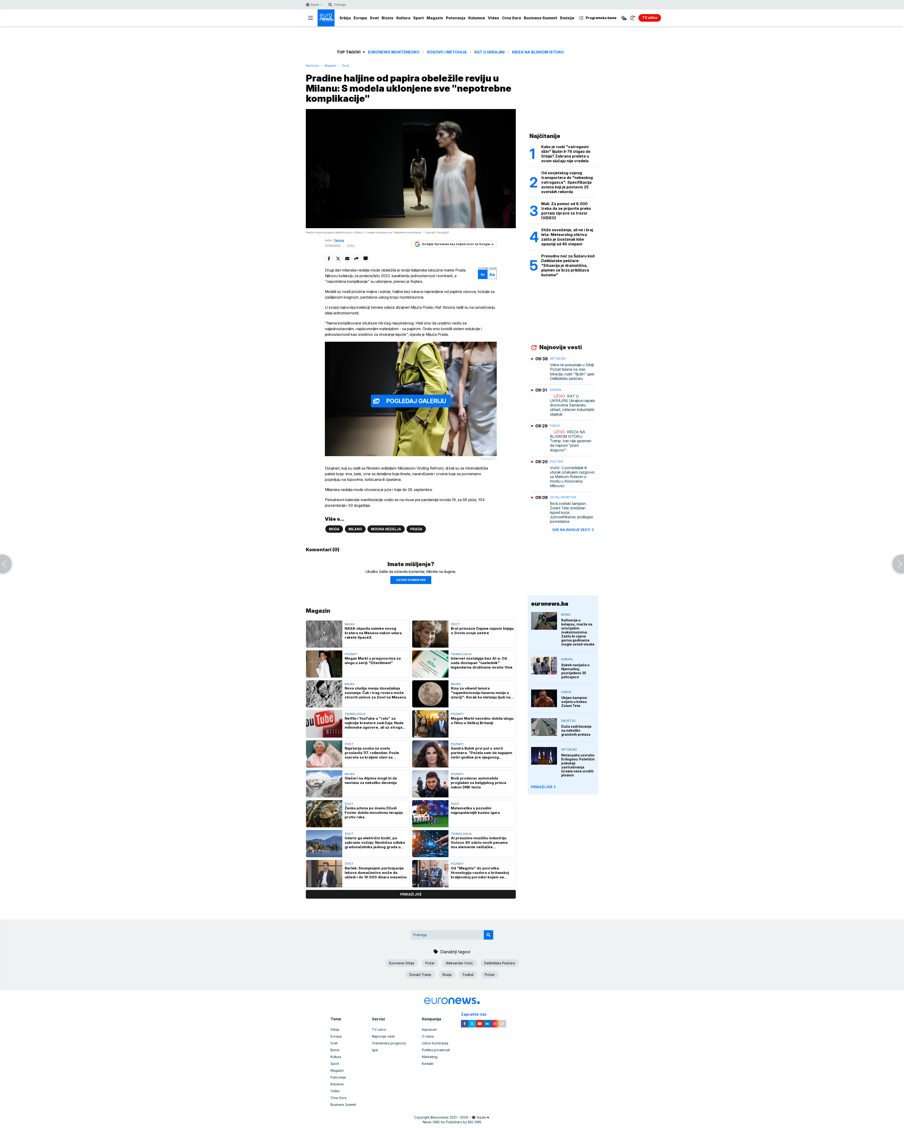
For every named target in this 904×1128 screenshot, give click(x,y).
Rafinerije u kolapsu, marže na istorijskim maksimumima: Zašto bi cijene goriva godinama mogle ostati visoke (577, 632)
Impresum (429, 1029)
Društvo (568, 720)
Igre (375, 1050)
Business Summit (540, 18)
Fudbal (468, 975)
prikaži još (410, 894)
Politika (556, 461)
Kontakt (427, 1064)
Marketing (429, 1057)
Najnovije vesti (383, 1036)
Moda (334, 529)
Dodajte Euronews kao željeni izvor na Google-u (457, 244)
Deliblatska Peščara (499, 963)
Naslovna (312, 65)
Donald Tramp (420, 975)
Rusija (447, 975)
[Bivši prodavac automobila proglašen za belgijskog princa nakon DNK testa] (430, 783)
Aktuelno (558, 358)
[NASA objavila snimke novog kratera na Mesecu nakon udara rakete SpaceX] (324, 634)
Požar (430, 963)
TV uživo (379, 1029)
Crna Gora (511, 18)
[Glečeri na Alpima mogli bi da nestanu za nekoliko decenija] (324, 783)
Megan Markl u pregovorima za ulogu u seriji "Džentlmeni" (373, 660)
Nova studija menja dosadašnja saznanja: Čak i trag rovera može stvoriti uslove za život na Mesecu (375, 692)
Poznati (351, 654)
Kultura (403, 18)
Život (345, 65)
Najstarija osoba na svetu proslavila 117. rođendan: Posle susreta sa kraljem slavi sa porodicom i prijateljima (372, 752)
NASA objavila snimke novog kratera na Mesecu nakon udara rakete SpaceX (373, 633)
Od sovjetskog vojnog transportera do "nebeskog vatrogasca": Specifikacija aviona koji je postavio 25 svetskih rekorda (567, 182)
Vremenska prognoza (389, 1043)
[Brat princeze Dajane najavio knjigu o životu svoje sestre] (430, 634)
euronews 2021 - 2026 (450, 1117)
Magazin (435, 18)
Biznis (387, 18)
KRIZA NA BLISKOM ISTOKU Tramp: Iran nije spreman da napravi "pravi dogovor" (570, 441)
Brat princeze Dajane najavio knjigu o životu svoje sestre (482, 630)
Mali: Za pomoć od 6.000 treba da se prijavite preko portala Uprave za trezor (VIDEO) (566, 210)
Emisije (567, 18)
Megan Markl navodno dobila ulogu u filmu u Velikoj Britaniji (482, 720)
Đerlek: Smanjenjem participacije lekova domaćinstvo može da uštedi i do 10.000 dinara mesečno (376, 872)
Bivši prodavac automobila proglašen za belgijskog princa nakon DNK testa (478, 782)
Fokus (555, 425)
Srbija (345, 18)
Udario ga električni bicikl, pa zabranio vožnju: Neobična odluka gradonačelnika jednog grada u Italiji (375, 842)
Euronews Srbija (401, 963)
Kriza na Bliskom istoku (538, 52)
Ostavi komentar (410, 580)
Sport (418, 18)
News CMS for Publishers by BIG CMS (452, 1122)
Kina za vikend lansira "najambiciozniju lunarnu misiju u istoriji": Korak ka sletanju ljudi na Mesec (480, 692)
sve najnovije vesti (571, 530)
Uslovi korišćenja (435, 1043)
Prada (416, 529)
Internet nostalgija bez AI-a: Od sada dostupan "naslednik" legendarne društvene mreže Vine (482, 662)
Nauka (350, 624)
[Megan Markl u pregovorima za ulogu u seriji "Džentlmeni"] (324, 664)
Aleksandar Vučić (459, 963)
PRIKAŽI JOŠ (541, 787)
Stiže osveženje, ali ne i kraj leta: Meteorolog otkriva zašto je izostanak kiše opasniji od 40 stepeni (567, 236)
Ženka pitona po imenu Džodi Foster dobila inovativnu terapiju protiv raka (374, 812)
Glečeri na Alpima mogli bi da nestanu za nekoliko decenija (371, 780)
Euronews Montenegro (394, 52)
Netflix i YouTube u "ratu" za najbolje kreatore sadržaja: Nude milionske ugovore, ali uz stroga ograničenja (374, 723)
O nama (428, 1036)
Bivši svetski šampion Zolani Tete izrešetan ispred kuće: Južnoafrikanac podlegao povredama (571, 512)
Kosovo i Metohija (447, 52)
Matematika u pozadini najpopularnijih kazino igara (475, 810)
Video (493, 18)
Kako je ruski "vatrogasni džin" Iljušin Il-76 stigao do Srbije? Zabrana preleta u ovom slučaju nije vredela (565, 153)
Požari (490, 975)
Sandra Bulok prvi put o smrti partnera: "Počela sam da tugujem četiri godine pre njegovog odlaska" (481, 752)
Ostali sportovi (563, 497)
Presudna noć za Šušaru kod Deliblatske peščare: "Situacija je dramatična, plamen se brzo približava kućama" (567, 265)
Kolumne (476, 18)
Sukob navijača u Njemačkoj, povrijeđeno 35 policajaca (575, 671)
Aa (483, 274)
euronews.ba (549, 603)
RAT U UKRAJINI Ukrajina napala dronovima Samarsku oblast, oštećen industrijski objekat (572, 405)
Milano (355, 529)
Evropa (360, 18)
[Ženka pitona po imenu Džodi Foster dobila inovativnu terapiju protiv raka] (324, 813)
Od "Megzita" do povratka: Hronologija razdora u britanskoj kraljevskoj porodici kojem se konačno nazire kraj (480, 872)
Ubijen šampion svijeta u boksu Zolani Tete (574, 702)
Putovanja (455, 18)
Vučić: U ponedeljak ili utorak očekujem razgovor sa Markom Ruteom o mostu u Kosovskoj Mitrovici (572, 477)
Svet (374, 18)
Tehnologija (461, 654)
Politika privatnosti (436, 1050)
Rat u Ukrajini (489, 52)
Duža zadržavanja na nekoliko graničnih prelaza (576, 730)
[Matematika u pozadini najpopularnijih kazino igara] (430, 813)
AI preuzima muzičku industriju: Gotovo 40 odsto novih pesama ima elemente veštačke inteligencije (479, 842)
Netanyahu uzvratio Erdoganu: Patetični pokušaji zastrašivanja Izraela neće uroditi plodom (577, 765)
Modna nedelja (386, 529)
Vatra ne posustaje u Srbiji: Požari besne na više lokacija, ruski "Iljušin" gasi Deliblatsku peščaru (572, 372)
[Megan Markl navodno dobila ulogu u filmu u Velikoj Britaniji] (430, 723)
